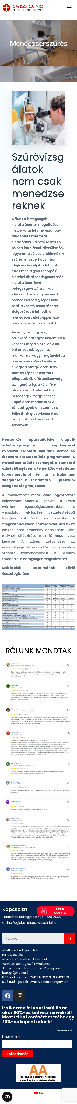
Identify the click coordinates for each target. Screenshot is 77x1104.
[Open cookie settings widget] (7, 1097)
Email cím (11, 1036)
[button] (56, 911)
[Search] (69, 938)
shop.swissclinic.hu (41, 922)
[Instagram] (19, 995)
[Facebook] (7, 995)
